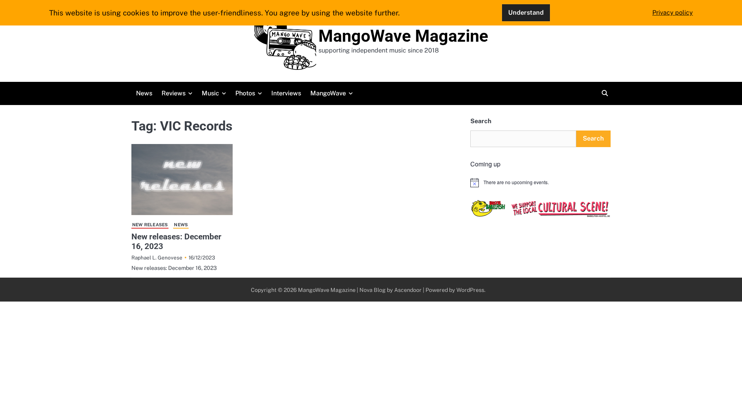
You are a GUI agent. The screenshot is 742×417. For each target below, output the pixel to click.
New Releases (150, 224)
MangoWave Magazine (403, 36)
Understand (526, 12)
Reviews (174, 93)
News (144, 93)
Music (210, 93)
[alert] (540, 182)
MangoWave (328, 93)
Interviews (286, 93)
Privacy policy (672, 12)
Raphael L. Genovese (156, 257)
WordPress (470, 289)
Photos (245, 93)
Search (480, 121)
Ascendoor (408, 289)
